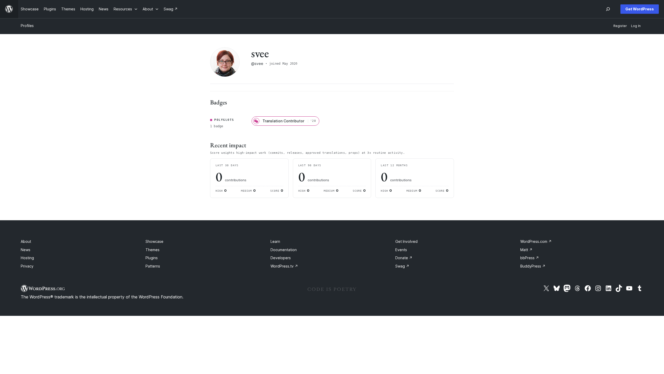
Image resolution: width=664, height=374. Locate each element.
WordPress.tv (284, 266)
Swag (402, 266)
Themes (153, 250)
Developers (281, 258)
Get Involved (406, 241)
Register (620, 26)
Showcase (154, 241)
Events (401, 250)
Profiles (27, 25)
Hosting (27, 258)
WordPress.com (536, 241)
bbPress (529, 258)
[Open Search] (608, 9)
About (26, 241)
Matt (526, 250)
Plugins (152, 258)
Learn (275, 241)
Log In (636, 26)
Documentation (284, 250)
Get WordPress (639, 9)
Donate (403, 258)
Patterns (153, 266)
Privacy (27, 266)
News (25, 250)
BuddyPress (532, 266)
